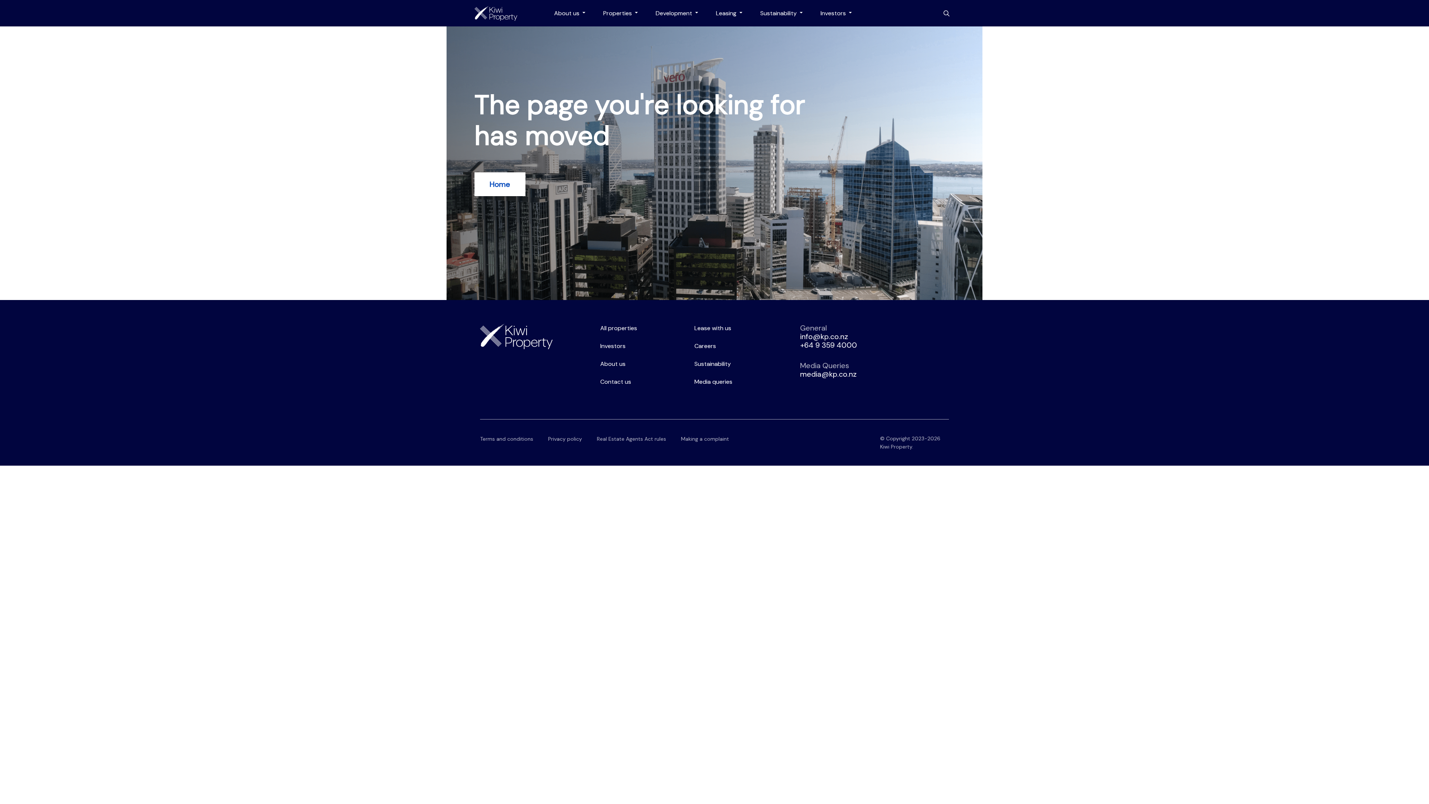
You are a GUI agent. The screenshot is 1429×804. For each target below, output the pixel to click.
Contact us (615, 382)
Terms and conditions (506, 439)
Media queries (713, 382)
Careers (705, 346)
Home (500, 184)
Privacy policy (565, 439)
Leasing (727, 13)
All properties (618, 328)
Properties (618, 13)
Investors (834, 13)
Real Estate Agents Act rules (631, 439)
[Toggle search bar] (947, 13)
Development (675, 13)
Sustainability (779, 13)
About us (567, 13)
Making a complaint (705, 439)
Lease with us (712, 328)
